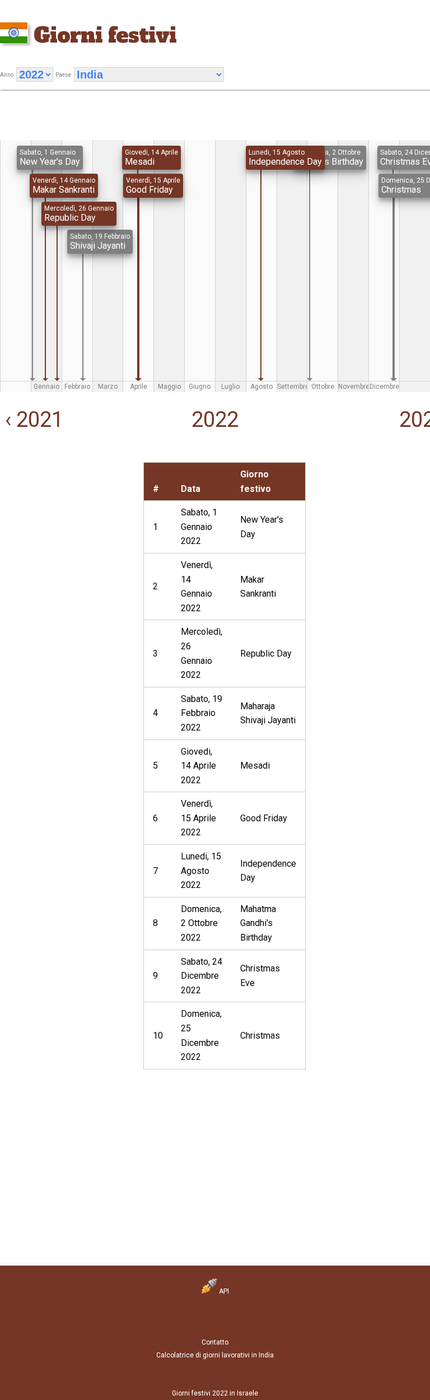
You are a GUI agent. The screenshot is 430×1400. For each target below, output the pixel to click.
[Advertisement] (71, 532)
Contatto (215, 1342)
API (223, 1291)
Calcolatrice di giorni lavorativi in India (215, 1355)
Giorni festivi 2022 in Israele (215, 1393)
